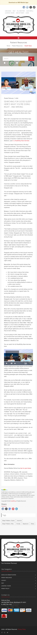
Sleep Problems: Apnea (8, 520)
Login (27, 13)
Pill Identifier (21, 11)
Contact (3, 580)
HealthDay (13, 501)
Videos (21, 63)
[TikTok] (34, 7)
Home (8, 46)
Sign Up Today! (20, 13)
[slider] (18, 363)
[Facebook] (24, 7)
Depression (26, 524)
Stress (32, 524)
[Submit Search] (31, 58)
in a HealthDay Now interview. (21, 140)
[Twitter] (30, 7)
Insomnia (19, 520)
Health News (10, 63)
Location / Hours (9, 13)
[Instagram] (27, 7)
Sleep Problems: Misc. (8, 524)
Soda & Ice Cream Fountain (8, 574)
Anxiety (18, 524)
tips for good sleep (25, 468)
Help (14, 11)
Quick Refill (29, 11)
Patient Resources (17, 46)
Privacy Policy (5, 588)
